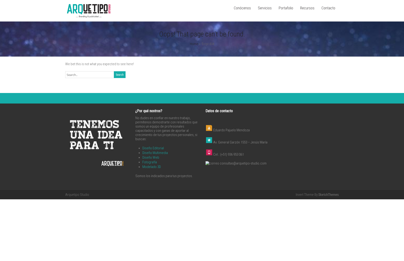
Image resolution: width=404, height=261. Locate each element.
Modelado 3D (151, 167)
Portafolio (286, 8)
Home (194, 44)
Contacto (328, 8)
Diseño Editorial (153, 148)
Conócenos (242, 8)
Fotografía (149, 162)
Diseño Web (150, 157)
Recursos (307, 8)
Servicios (265, 8)
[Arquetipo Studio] (88, 17)
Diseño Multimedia (155, 153)
